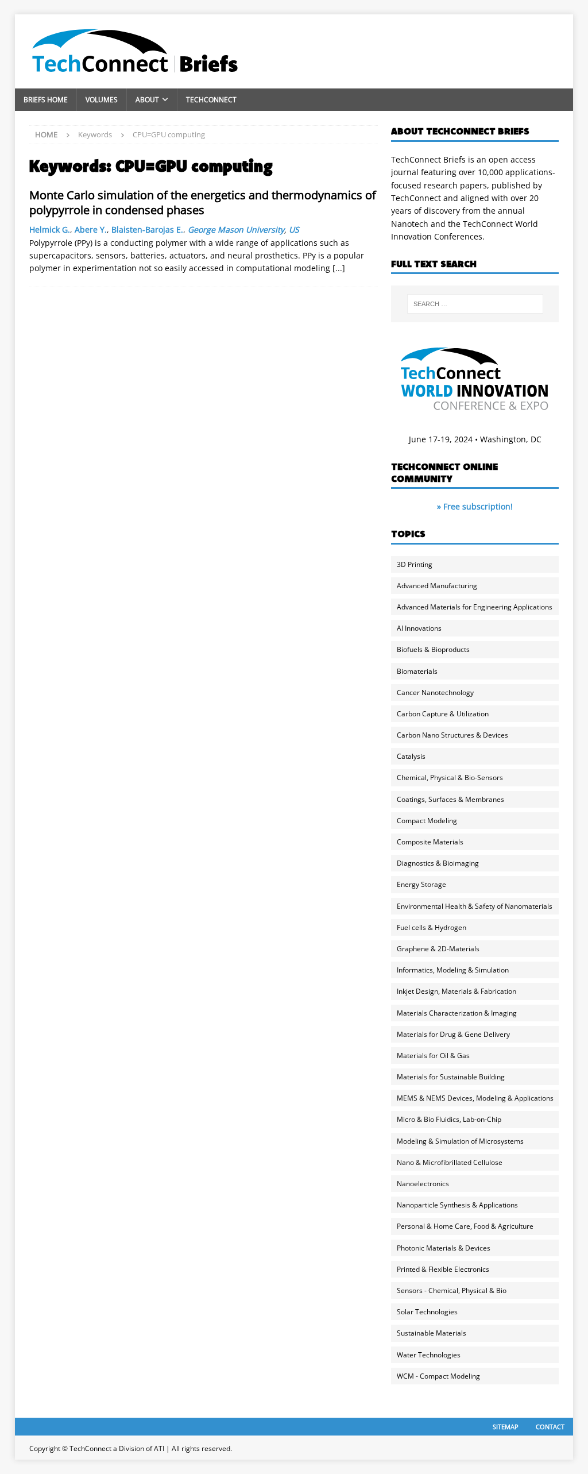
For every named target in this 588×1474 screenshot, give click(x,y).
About (147, 100)
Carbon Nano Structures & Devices (452, 735)
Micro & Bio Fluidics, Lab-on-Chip (449, 1119)
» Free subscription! (475, 506)
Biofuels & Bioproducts (433, 649)
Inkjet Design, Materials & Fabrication (456, 991)
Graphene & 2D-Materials (438, 949)
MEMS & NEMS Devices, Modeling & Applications (475, 1098)
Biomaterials (417, 671)
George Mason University (236, 229)
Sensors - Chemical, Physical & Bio (451, 1290)
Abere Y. (91, 229)
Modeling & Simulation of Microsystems (460, 1141)
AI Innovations (419, 628)
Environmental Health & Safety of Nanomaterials (474, 906)
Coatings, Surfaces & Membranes (450, 799)
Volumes (102, 100)
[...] (338, 268)
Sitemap (506, 1426)
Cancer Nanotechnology (435, 692)
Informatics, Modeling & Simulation (453, 970)
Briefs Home (46, 100)
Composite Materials (430, 842)
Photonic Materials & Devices (443, 1248)
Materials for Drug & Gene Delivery (453, 1034)
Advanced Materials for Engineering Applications (474, 607)
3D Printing (414, 564)
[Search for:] (475, 304)
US (294, 229)
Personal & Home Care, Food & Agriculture (465, 1226)
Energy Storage (421, 884)
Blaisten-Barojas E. (147, 229)
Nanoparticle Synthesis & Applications (457, 1205)
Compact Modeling (427, 820)
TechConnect (211, 100)
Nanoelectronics (423, 1184)
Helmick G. (49, 229)
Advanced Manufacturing (437, 586)
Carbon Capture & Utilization (443, 714)
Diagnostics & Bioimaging (438, 863)
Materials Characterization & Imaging (457, 1013)
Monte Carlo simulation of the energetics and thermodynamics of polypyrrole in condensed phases (202, 202)
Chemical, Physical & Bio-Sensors (450, 777)
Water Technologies (429, 1355)
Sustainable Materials (431, 1333)
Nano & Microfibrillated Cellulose (449, 1162)
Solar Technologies (427, 1312)
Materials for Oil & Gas (433, 1055)
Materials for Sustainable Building (451, 1077)
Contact (550, 1426)
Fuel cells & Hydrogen (431, 927)
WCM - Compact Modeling (438, 1376)
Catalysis (411, 756)
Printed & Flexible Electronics (443, 1269)
